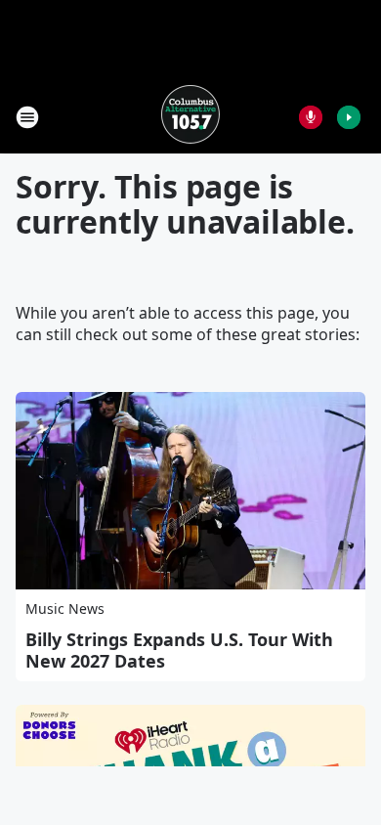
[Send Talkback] (310, 117)
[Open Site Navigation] (27, 117)
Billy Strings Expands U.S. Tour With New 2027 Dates (179, 650)
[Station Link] (190, 117)
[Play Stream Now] (348, 117)
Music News (65, 608)
